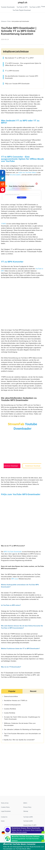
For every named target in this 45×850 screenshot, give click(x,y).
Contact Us (4, 817)
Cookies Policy (5, 807)
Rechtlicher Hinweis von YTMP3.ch (15, 700)
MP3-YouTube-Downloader (13, 552)
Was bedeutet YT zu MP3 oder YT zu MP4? (19, 58)
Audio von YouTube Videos (27, 172)
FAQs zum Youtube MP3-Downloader (17, 83)
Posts (9, 21)
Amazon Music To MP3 (29, 825)
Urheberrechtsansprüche (12, 704)
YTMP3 (3, 224)
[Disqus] (22, 769)
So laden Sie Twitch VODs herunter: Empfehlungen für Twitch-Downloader (22, 718)
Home (2, 821)
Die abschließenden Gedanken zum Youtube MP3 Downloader (21, 77)
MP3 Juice (14, 579)
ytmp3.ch (22, 2)
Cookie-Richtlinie (9, 713)
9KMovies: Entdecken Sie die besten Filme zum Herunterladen (19, 724)
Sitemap (25, 811)
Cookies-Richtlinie (10, 709)
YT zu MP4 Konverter (12, 71)
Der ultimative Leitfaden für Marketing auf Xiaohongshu (22, 729)
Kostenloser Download (10, 466)
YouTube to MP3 (28, 817)
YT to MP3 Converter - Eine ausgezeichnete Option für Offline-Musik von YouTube (23, 64)
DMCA (25, 803)
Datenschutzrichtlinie (11, 696)
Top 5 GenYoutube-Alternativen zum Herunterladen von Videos (22, 734)
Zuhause (3, 21)
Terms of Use (4, 803)
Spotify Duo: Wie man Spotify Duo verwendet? (19, 740)
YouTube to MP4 (28, 821)
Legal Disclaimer (6, 811)
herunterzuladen (15, 175)
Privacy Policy (27, 807)
